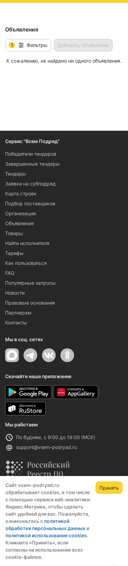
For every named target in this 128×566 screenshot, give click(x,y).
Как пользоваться (26, 263)
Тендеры (15, 174)
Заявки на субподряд (30, 183)
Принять (109, 488)
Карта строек (21, 193)
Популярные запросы (30, 283)
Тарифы (14, 253)
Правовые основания (30, 303)
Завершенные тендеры (32, 164)
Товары (14, 233)
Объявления (19, 223)
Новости (15, 293)
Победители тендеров (30, 154)
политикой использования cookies (46, 535)
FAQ (9, 273)
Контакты (16, 322)
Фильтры (29, 45)
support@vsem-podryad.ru (46, 447)
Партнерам (18, 313)
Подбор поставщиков (30, 203)
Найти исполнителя (27, 243)
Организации (20, 213)
